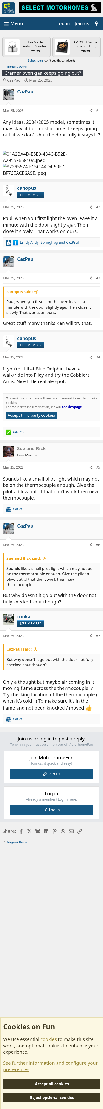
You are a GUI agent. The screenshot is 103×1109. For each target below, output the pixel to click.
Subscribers (36, 60)
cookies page (72, 407)
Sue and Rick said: (23, 558)
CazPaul (14, 80)
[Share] (91, 111)
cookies (48, 1039)
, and (49, 242)
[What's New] (97, 23)
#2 (98, 207)
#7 (98, 635)
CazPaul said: (19, 649)
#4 (98, 357)
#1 (98, 110)
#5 (98, 467)
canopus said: (19, 291)
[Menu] (13, 23)
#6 (98, 544)
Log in (54, 810)
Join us (54, 774)
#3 (98, 278)
